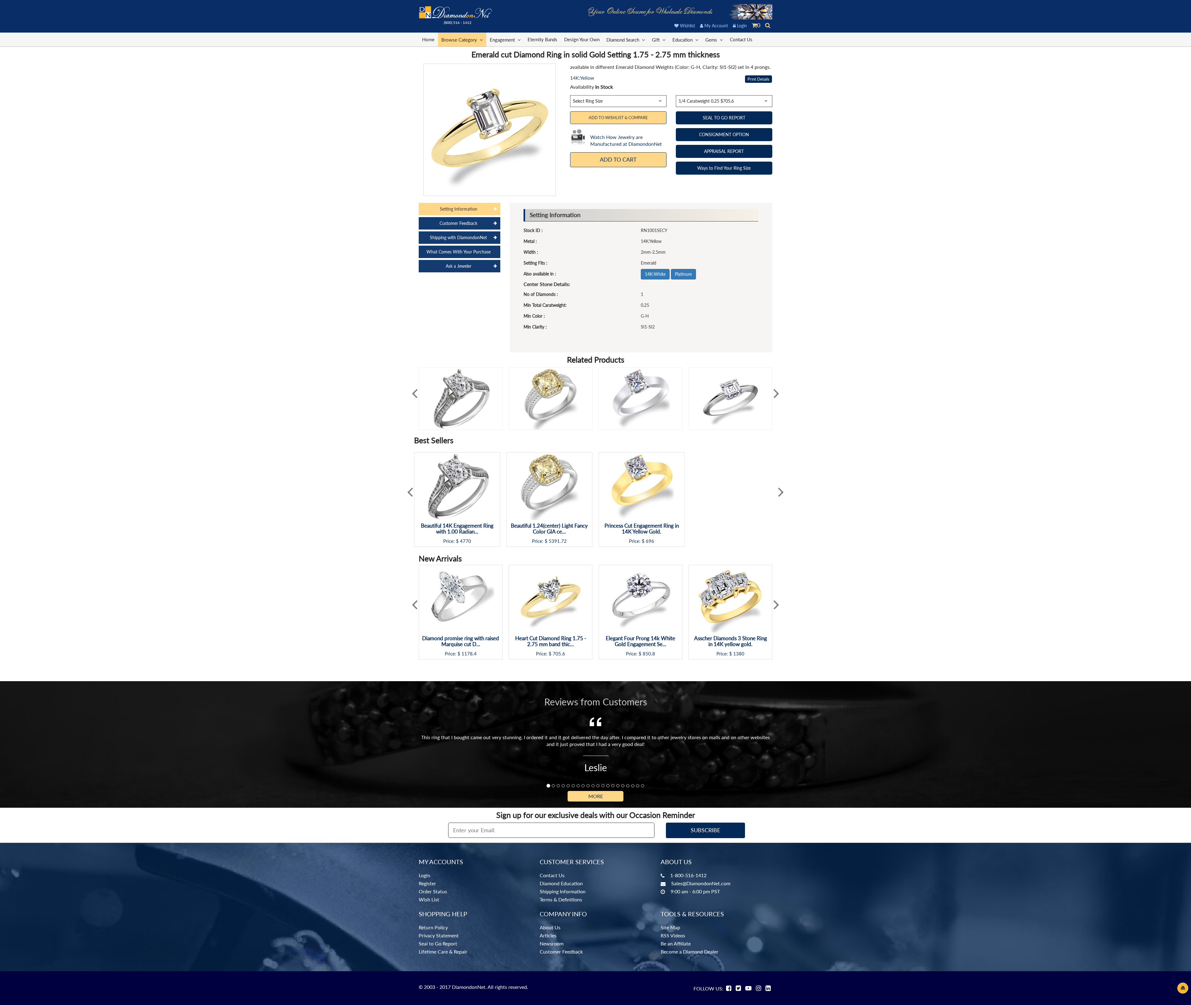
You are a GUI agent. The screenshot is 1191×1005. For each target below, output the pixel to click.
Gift (656, 39)
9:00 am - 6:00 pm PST (695, 891)
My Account (715, 25)
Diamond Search (623, 39)
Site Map (670, 927)
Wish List (429, 899)
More (595, 796)
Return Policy (433, 927)
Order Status (433, 891)
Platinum (683, 274)
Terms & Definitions (561, 899)
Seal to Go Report (438, 943)
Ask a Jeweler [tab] (458, 266)
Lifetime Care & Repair (443, 951)
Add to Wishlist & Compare (618, 117)
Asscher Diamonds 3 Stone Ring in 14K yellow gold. (730, 641)
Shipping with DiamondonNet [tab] (458, 237)
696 (650, 541)
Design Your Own (582, 39)
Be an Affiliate (676, 943)
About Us (550, 927)
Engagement (503, 39)
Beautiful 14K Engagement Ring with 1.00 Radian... (457, 528)
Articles (548, 935)
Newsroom (552, 943)
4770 (465, 541)
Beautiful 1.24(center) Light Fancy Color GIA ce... (549, 528)
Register (427, 883)
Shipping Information (563, 891)
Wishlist (687, 25)
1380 (738, 653)
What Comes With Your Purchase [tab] (458, 251)
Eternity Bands (542, 39)
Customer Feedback (561, 951)
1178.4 (469, 653)
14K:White (655, 274)
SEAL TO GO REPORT (724, 117)
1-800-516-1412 (688, 875)
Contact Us (741, 39)
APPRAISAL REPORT (724, 151)
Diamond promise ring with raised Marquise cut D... (460, 641)
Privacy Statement (439, 935)
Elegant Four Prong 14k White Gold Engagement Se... (640, 641)
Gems (711, 39)
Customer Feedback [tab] (458, 223)
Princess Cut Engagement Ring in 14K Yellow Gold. (641, 528)
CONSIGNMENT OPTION (724, 134)
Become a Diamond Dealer (689, 951)
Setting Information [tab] (458, 209)
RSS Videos (673, 935)
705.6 (559, 653)
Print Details (758, 79)
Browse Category (459, 39)
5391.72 (558, 541)
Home (428, 39)
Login (741, 25)
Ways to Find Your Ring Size (724, 168)
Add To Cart (618, 159)
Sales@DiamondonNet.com (700, 883)
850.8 (649, 653)
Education (683, 39)
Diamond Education (561, 883)
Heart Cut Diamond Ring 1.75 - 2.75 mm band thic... (550, 641)
